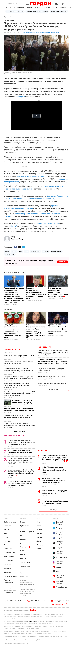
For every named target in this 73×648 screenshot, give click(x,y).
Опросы (23, 558)
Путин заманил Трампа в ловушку (52, 383)
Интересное (8, 560)
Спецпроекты (25, 566)
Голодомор (46, 251)
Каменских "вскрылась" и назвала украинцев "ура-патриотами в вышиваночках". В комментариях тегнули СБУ (35, 331)
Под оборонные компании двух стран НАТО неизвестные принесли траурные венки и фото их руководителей (19, 393)
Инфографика (9, 556)
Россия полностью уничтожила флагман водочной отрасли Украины (51, 377)
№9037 (13, 226)
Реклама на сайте (10, 576)
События (60, 298)
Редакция (7, 572)
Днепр (38, 541)
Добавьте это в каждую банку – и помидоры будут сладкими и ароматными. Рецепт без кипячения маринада (20, 461)
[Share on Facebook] (15, 247)
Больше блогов (53, 389)
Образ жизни (8, 549)
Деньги (6, 529)
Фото (22, 551)
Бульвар (62, 7)
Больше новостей (19, 431)
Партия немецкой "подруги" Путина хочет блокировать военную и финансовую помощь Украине (18, 417)
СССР (26, 251)
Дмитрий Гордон (59, 523)
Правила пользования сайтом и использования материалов (27, 574)
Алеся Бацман (61, 557)
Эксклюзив (24, 547)
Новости (7, 7)
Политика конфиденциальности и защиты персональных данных (27, 583)
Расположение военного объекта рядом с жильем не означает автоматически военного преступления (53, 352)
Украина (14, 251)
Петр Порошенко (10, 254)
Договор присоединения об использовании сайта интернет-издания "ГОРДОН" (27, 592)
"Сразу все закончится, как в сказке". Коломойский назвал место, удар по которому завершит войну (55, 501)
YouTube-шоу (25, 562)
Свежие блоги (44, 347)
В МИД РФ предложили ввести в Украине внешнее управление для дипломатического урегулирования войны (54, 469)
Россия (7, 251)
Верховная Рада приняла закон (30, 176)
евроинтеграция (35, 251)
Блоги (54, 7)
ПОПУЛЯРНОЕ (43, 451)
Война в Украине (10, 522)
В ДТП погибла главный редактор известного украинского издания (20, 451)
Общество (16, 304)
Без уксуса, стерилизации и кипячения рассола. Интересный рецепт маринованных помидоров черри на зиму (12, 331)
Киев (38, 522)
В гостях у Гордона (42, 7)
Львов (38, 526)
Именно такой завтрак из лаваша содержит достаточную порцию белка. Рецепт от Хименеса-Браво (21, 442)
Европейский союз (56, 251)
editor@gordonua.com (61, 601)
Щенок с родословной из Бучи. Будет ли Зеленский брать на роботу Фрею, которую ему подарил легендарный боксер (21, 472)
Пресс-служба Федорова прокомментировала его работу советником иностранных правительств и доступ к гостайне (54, 481)
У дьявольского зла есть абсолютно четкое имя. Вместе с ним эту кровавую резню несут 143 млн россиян (53, 361)
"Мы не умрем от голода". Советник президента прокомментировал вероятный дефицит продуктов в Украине (19, 370)
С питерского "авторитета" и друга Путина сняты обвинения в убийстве (19, 356)
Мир (5, 533)
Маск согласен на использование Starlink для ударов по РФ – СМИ (18, 362)
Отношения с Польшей (59, 11)
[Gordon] (40, 3)
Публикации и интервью (22, 7)
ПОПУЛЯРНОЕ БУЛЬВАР (14, 436)
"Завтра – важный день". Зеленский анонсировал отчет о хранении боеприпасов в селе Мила (19, 425)
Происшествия (9, 552)
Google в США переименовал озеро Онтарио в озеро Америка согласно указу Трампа (19, 377)
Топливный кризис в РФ (15, 11)
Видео (22, 554)
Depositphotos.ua (32, 621)
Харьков (39, 537)
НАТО (20, 251)
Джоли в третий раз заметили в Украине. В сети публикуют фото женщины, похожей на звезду (57, 329)
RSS (57, 571)
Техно (6, 545)
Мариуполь (40, 545)
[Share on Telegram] (23, 247)
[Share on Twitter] (19, 247)
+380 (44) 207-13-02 (37, 601)
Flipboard (59, 567)
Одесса (39, 529)
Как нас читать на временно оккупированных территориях (10, 589)
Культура (7, 541)
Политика (13, 17)
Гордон (6, 17)
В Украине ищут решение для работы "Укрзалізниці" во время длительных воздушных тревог (17, 385)
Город (38, 518)
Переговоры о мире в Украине (37, 11)
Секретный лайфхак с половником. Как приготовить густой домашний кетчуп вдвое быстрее (20, 483)
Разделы (23, 518)
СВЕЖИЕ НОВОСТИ (12, 350)
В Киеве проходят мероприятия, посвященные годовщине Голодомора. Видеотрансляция (58, 292)
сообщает (20, 97)
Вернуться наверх (58, 604)
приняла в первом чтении (47, 223)
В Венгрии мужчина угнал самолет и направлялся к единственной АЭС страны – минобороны (54, 492)
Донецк (39, 533)
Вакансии (7, 568)
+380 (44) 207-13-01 (14, 601)
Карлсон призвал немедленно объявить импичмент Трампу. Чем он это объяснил (19, 409)
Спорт (6, 537)
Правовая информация (8, 581)
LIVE (21, 543)
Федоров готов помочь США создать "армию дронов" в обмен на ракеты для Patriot (21, 402)
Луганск (39, 549)
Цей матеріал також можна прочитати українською (41, 32)
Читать (62, 262)
